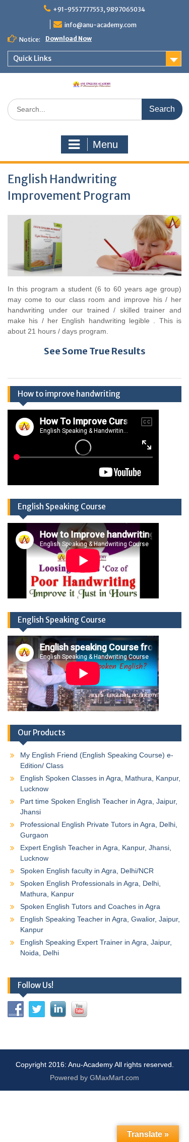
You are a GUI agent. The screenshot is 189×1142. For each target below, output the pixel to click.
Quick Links (32, 58)
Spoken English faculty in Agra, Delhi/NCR (87, 871)
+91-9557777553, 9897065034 (99, 9)
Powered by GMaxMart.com (94, 1078)
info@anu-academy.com (101, 25)
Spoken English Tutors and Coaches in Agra (90, 906)
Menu (105, 144)
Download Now (68, 38)
